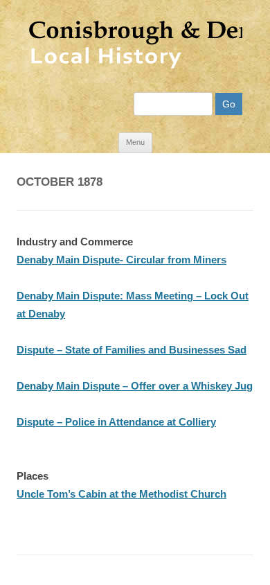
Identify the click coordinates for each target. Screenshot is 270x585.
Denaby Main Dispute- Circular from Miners (121, 259)
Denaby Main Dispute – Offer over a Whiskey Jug (135, 386)
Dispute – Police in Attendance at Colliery (116, 422)
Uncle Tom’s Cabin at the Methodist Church (121, 494)
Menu (135, 142)
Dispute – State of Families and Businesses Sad (131, 350)
